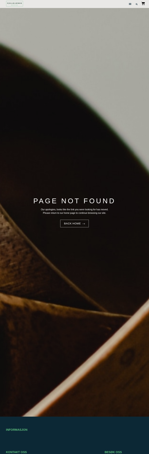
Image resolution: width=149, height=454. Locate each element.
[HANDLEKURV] (143, 4)
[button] (130, 4)
